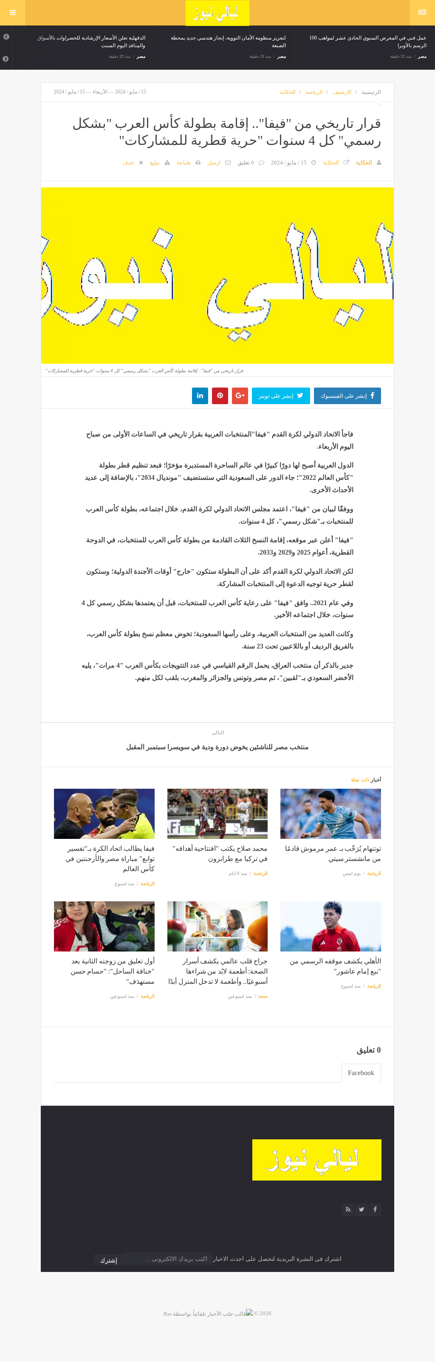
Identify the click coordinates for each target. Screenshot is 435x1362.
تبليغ (155, 162)
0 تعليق (245, 162)
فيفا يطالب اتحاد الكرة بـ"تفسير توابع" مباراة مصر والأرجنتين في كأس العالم (110, 858)
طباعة (184, 162)
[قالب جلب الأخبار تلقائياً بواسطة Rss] (208, 1313)
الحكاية (288, 92)
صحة (263, 996)
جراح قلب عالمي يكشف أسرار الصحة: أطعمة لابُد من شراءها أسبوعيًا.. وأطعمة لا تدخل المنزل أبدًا (218, 971)
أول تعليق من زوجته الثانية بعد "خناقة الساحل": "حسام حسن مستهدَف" (113, 971)
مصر (141, 56)
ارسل (213, 162)
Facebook (361, 1072)
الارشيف (342, 92)
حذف (128, 162)
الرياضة (314, 92)
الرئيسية (371, 92)
